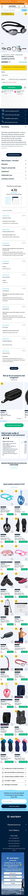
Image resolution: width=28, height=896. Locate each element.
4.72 (14, 190)
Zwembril (12, 54)
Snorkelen (12, 880)
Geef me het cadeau (14, 806)
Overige (13, 883)
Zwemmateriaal (6, 54)
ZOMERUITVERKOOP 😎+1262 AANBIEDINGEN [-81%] (7, 14)
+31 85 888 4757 (15, 838)
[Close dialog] (23, 854)
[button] (1, 26)
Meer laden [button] (14, 368)
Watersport (13, 873)
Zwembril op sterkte (19, 54)
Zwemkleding (12, 876)
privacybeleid (23, 809)
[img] (5, 215)
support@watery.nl (15, 840)
